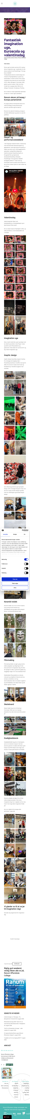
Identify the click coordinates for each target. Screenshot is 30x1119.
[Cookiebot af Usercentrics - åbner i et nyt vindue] (22, 530)
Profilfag (27, 1088)
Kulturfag (27, 1090)
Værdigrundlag (15, 1085)
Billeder (16, 1083)
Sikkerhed (16, 1092)
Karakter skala (26, 1092)
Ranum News (14, 57)
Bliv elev (6, 1083)
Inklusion (16, 1097)
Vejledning (27, 1094)
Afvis (15, 587)
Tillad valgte (15, 583)
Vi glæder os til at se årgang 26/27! (12, 1038)
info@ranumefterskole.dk (7, 1058)
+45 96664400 (4, 1060)
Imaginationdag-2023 (8, 963)
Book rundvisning (4, 1085)
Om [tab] (24, 534)
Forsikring (16, 1094)
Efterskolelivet (5, 1088)
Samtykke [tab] (5, 534)
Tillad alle (15, 579)
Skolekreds (15, 1088)
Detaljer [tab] (15, 534)
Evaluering (16, 1090)
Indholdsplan (26, 1083)
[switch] (26, 564)
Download (17, 963)
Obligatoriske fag (25, 1085)
